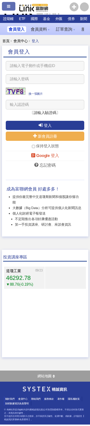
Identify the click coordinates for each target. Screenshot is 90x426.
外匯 (59, 19)
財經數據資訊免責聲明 (17, 403)
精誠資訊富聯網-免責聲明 (16, 419)
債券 (71, 19)
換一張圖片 (36, 93)
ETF (22, 19)
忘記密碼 (48, 165)
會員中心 (20, 41)
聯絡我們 (36, 399)
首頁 (6, 41)
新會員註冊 (47, 136)
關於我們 (10, 399)
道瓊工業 (13, 271)
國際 (34, 19)
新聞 (83, 19)
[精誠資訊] (45, 390)
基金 (46, 19)
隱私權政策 (74, 399)
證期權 (8, 19)
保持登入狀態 (47, 146)
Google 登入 (47, 155)
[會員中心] (84, 6)
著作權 (60, 399)
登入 (48, 125)
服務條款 (49, 399)
